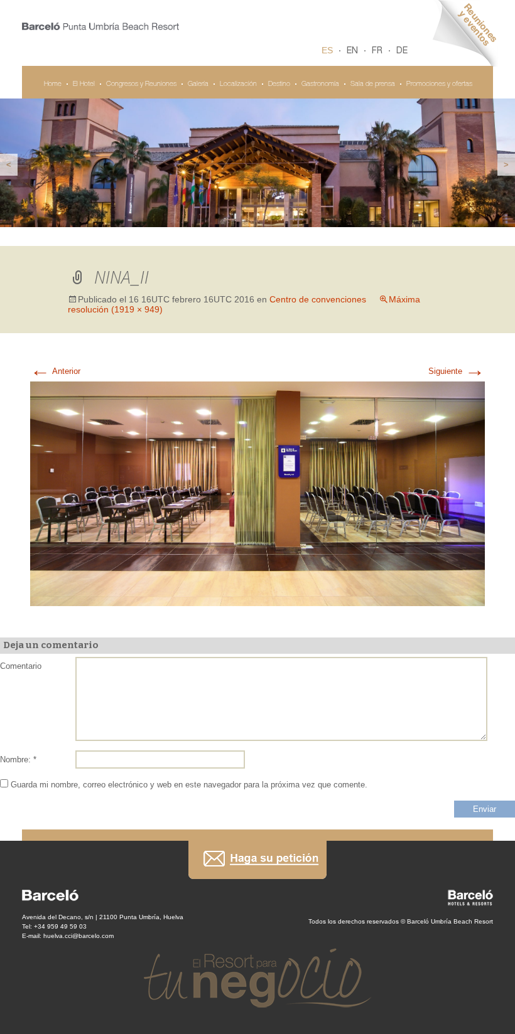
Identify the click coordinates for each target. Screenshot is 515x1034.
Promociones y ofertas (439, 84)
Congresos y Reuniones (141, 84)
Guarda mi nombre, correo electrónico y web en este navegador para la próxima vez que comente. (189, 784)
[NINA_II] (257, 493)
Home (53, 84)
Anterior (55, 371)
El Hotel (84, 84)
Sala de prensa (372, 84)
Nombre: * (18, 759)
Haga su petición (257, 860)
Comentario (20, 666)
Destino (279, 84)
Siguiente (456, 371)
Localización (238, 84)
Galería (198, 84)
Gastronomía (320, 84)
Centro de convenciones (317, 299)
